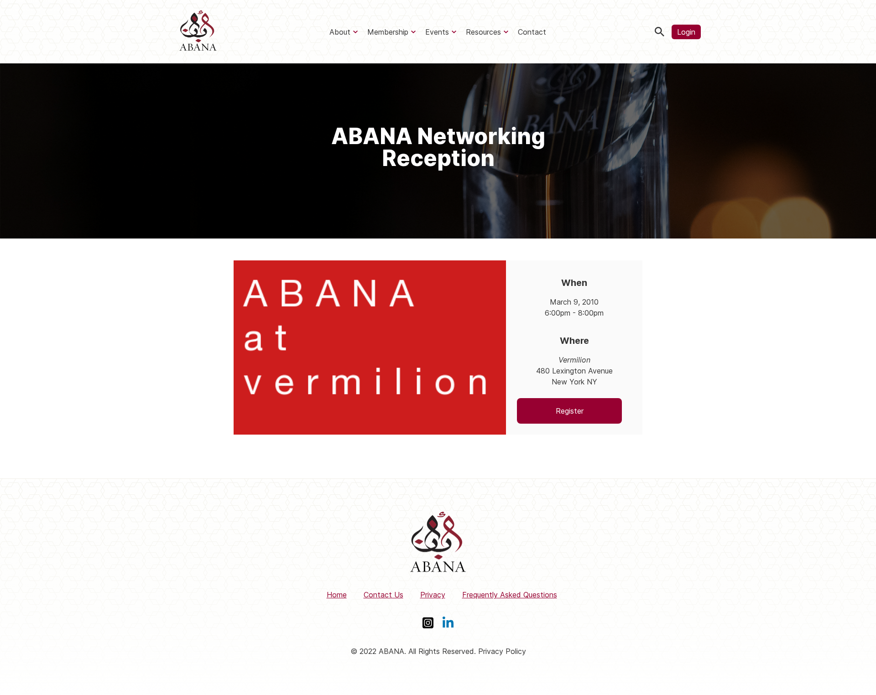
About (339, 31)
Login (686, 31)
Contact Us (383, 594)
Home (337, 594)
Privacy (432, 594)
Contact (532, 31)
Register (570, 410)
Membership (387, 31)
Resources (483, 31)
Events (437, 31)
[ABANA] (198, 31)
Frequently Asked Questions (509, 594)
